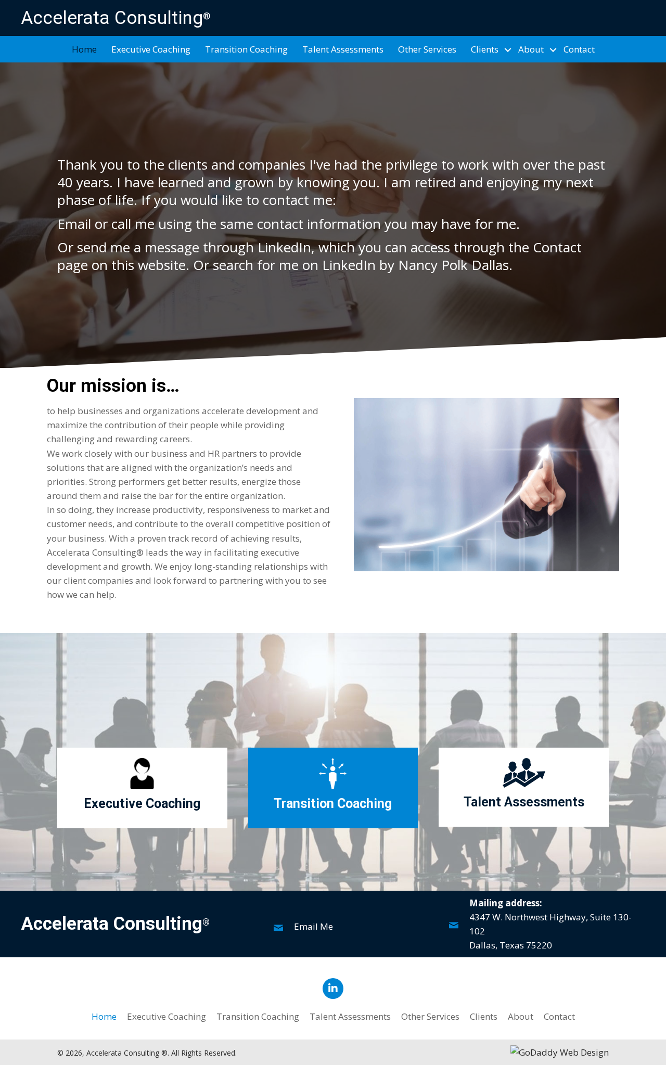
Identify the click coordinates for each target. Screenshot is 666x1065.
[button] (508, 50)
